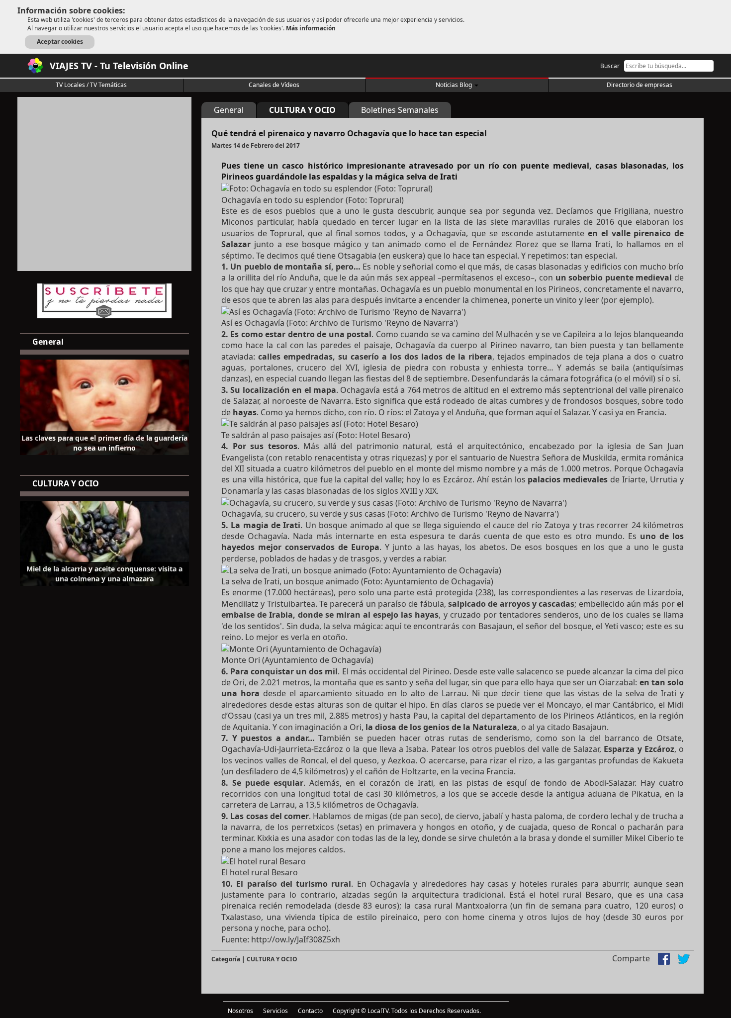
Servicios (275, 1011)
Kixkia (268, 838)
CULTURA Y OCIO (302, 109)
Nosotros (240, 1011)
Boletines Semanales (400, 109)
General (229, 109)
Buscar (610, 66)
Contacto (310, 1011)
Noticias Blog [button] (454, 85)
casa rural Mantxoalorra (460, 905)
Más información (311, 28)
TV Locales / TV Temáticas (91, 85)
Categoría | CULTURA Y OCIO (254, 959)
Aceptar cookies (60, 41)
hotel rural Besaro (576, 894)
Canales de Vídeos (274, 85)
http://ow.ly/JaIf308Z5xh (295, 939)
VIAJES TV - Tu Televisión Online (119, 66)
